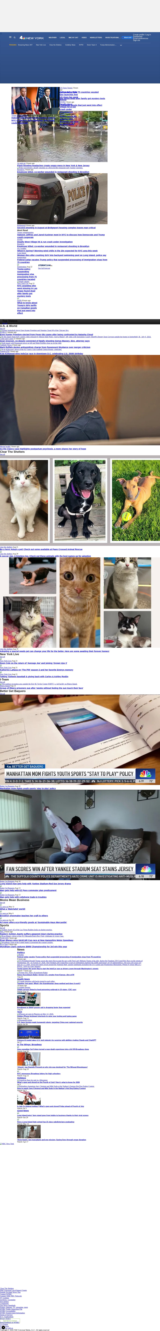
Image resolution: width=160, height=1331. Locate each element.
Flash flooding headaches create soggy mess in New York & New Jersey (53, 165)
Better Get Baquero (7, 786)
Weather (52, 37)
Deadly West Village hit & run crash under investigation (45, 242)
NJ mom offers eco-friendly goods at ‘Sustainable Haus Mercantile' (33, 922)
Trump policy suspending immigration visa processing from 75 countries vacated (27, 274)
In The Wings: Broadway (29, 1044)
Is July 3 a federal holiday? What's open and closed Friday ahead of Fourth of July (50, 1106)
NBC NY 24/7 (73, 37)
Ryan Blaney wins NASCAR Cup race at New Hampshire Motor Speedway (36, 940)
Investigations (112, 37)
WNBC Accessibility (8, 1311)
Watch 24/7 (128, 37)
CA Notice (4, 1324)
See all (4, 323)
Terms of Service (6, 1315)
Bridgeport (21, 225)
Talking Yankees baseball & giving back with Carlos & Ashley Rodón (34, 676)
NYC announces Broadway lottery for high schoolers (38, 1074)
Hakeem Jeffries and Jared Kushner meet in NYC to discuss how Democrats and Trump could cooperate (33, 120)
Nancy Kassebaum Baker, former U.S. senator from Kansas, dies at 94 (45, 975)
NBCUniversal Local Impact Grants (13, 1290)
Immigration (21, 257)
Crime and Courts (7, 339)
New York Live (41, 45)
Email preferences (140, 38)
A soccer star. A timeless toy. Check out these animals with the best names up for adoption (45, 556)
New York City (23, 283)
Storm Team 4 (92, 45)
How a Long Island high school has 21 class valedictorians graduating (45, 1122)
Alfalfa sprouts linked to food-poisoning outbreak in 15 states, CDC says (46, 990)
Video (84, 37)
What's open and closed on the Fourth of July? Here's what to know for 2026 (48, 1082)
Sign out (136, 40)
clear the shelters (6, 547)
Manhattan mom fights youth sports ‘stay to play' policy (28, 788)
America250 (5, 351)
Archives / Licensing (7, 1300)
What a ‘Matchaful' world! (12, 909)
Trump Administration (107, 45)
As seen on (21, 163)
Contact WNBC (6, 1294)
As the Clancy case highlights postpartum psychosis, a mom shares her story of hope (43, 449)
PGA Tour (4, 944)
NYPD (81, 45)
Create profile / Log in (142, 35)
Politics (21, 952)
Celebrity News (70, 45)
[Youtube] (52, 1287)
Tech (19, 1012)
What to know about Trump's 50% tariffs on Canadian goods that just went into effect (27, 308)
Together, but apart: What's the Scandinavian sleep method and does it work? (48, 983)
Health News (23, 979)
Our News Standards (7, 1305)
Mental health (5, 447)
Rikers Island (5, 686)
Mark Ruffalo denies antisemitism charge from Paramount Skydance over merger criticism (45, 347)
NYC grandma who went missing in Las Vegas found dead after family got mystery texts (27, 291)
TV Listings (4, 1298)
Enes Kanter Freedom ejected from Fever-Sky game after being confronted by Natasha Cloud (46, 334)
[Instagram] (52, 1215)
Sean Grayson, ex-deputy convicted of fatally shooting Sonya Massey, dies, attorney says (45, 341)
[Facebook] (52, 1179)
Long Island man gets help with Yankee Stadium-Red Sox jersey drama (35, 884)
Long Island (21, 253)
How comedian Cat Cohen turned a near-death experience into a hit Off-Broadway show (53, 1049)
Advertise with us (6, 1328)
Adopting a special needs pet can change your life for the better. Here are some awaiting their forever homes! (54, 651)
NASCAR (4, 938)
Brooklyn (21, 170)
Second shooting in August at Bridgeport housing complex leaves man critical (56, 228)
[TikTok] (52, 1251)
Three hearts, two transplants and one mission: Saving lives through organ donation (51, 1140)
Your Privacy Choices (10, 1320)
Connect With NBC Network (11, 1296)
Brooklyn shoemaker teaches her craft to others (24, 916)
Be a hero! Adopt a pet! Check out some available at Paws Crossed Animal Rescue (41, 549)
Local (62, 37)
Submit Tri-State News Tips (10, 1292)
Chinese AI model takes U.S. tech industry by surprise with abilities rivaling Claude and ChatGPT (56, 1040)
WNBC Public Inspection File (11, 1309)
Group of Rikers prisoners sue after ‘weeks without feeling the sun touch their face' (41, 688)
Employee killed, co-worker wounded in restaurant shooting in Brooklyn (53, 172)
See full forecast (44, 268)
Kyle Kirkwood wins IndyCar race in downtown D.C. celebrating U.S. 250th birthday (41, 353)
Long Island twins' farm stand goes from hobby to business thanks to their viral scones (52, 1115)
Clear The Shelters (7, 1288)
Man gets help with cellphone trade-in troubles (23, 897)
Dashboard (137, 37)
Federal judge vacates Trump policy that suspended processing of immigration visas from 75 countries (59, 957)
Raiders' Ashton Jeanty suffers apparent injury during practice (31, 934)
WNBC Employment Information (12, 1313)
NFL (2, 932)
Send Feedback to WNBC (9, 1322)
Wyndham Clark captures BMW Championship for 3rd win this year (33, 946)
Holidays (21, 1078)
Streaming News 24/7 (25, 45)
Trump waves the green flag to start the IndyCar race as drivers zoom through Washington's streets (57, 969)
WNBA (3, 332)
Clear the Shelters (55, 45)
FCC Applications (6, 1317)
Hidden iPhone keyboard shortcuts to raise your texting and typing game (47, 1016)
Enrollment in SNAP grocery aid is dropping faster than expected (43, 1007)
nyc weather (21, 248)
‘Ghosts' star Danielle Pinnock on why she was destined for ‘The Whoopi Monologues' (52, 1067)
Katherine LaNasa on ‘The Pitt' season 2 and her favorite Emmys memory (36, 670)
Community (4, 1304)
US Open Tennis (66, 88)
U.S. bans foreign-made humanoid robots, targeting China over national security (50, 1022)
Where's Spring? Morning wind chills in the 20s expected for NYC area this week (57, 251)
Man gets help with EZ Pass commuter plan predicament (28, 890)
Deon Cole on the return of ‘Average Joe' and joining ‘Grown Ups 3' (33, 663)
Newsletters (96, 37)
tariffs (19, 301)
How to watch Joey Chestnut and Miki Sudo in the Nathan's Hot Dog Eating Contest (51, 1088)
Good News (23, 1111)
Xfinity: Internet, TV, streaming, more (14, 1307)
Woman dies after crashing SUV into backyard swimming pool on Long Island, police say (61, 255)
